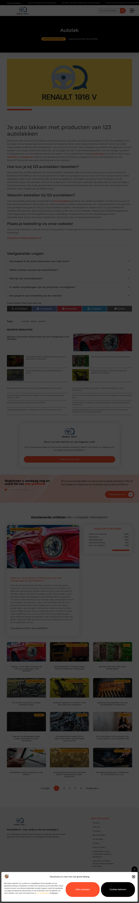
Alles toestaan (83, 889)
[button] (133, 876)
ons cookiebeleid (42, 893)
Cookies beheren (118, 889)
